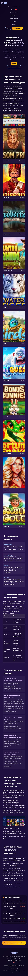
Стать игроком (17, 28)
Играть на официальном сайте (14, 946)
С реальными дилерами (14, 6)
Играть (14, 63)
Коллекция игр (14, 12)
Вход (8, 28)
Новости (14, 24)
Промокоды (14, 15)
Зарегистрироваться (14, 66)
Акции (14, 21)
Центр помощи (14, 18)
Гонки (14, 9)
